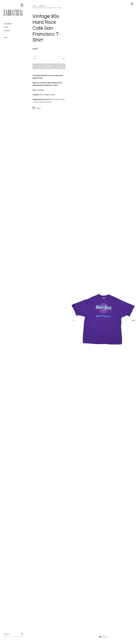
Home (34, 6)
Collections (42, 6)
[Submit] (22, 634)
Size (35, 56)
